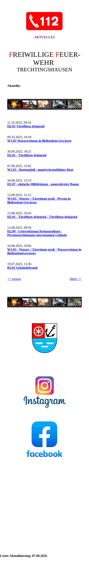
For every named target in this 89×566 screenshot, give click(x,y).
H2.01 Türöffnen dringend (25, 126)
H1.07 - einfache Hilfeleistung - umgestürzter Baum (43, 184)
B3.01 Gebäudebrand (22, 267)
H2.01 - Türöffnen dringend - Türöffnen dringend (42, 217)
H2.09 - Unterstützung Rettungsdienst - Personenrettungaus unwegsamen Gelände (37, 233)
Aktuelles (44, 37)
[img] (44, 21)
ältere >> (75, 279)
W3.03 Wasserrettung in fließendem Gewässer (39, 140)
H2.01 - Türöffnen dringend (26, 155)
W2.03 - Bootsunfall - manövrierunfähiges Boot (40, 169)
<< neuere (14, 279)
